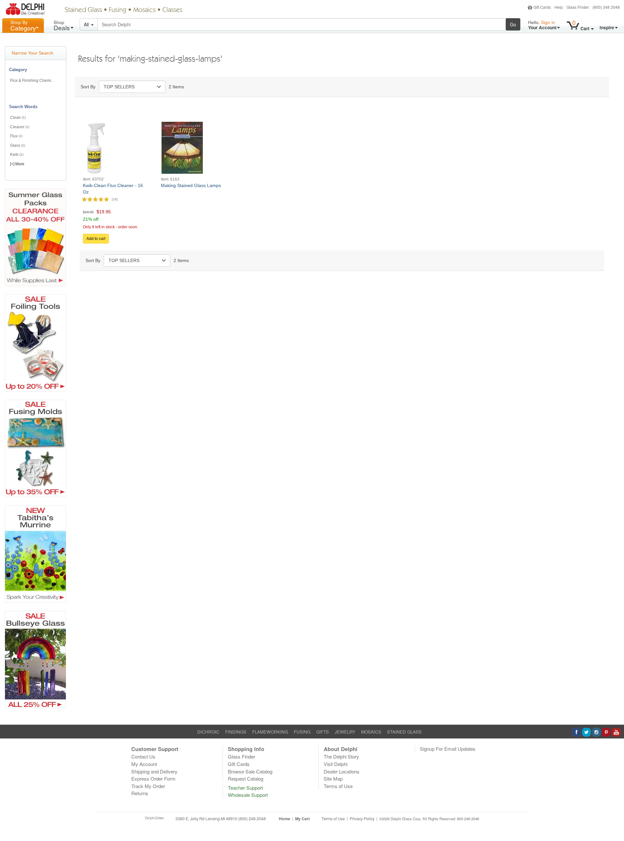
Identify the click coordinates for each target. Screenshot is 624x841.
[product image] (95, 147)
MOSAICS (371, 732)
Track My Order (148, 786)
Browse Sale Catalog (250, 771)
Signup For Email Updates (447, 748)
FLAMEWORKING (270, 732)
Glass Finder (577, 7)
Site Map (333, 778)
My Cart (302, 819)
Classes (172, 10)
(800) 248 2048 (606, 7)
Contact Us (143, 756)
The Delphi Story (341, 756)
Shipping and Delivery (154, 771)
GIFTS (322, 732)
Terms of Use (338, 786)
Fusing (117, 10)
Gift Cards (542, 7)
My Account (144, 763)
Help (558, 7)
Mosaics (144, 10)
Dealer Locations (341, 771)
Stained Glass (83, 10)
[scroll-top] (614, 822)
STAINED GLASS (404, 732)
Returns (139, 793)
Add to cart (95, 238)
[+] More (17, 164)
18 (115, 199)
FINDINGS (235, 732)
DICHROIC (208, 732)
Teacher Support (245, 787)
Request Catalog (245, 778)
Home (284, 819)
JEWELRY (345, 732)
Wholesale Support (248, 794)
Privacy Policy (362, 819)
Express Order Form (153, 778)
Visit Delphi (335, 763)
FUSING (302, 732)
